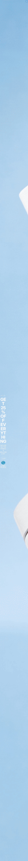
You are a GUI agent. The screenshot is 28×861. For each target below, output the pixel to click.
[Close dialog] (26, 1)
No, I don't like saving (3, 466)
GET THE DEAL (3, 462)
